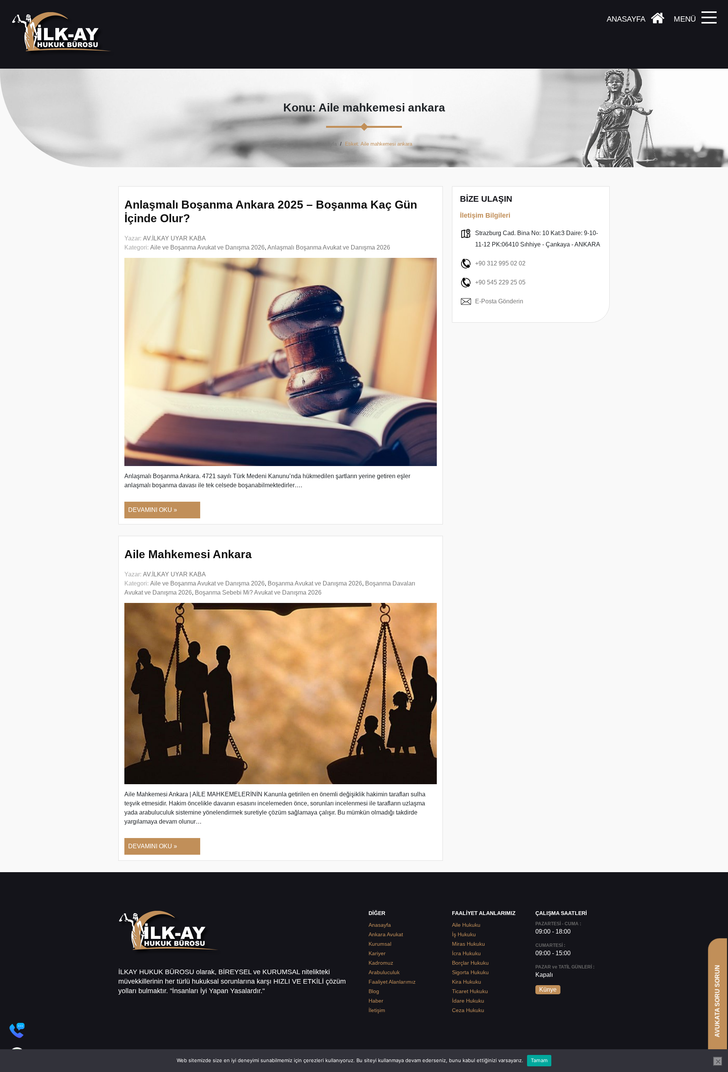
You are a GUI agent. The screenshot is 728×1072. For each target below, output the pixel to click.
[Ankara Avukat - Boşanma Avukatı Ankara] (64, 34)
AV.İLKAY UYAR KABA (174, 238)
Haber (376, 1001)
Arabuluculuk (384, 972)
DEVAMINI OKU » (152, 510)
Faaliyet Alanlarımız (392, 982)
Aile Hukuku (466, 925)
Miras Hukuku (468, 944)
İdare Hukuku (468, 1001)
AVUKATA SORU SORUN (717, 1001)
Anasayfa (326, 144)
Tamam (539, 1060)
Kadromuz (381, 963)
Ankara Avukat (386, 934)
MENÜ (685, 19)
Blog (374, 991)
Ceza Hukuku (468, 1010)
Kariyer (377, 953)
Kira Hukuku (466, 982)
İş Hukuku (464, 934)
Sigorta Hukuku (470, 972)
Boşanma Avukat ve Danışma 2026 (315, 583)
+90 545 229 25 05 (500, 282)
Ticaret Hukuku (470, 991)
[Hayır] (717, 1061)
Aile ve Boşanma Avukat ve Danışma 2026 (207, 247)
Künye (548, 989)
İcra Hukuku (466, 953)
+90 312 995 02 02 (500, 263)
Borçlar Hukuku (470, 963)
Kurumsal (380, 944)
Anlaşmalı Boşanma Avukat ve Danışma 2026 (328, 247)
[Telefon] (17, 1030)
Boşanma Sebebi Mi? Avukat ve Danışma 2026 (258, 592)
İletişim (377, 1010)
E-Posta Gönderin (499, 301)
